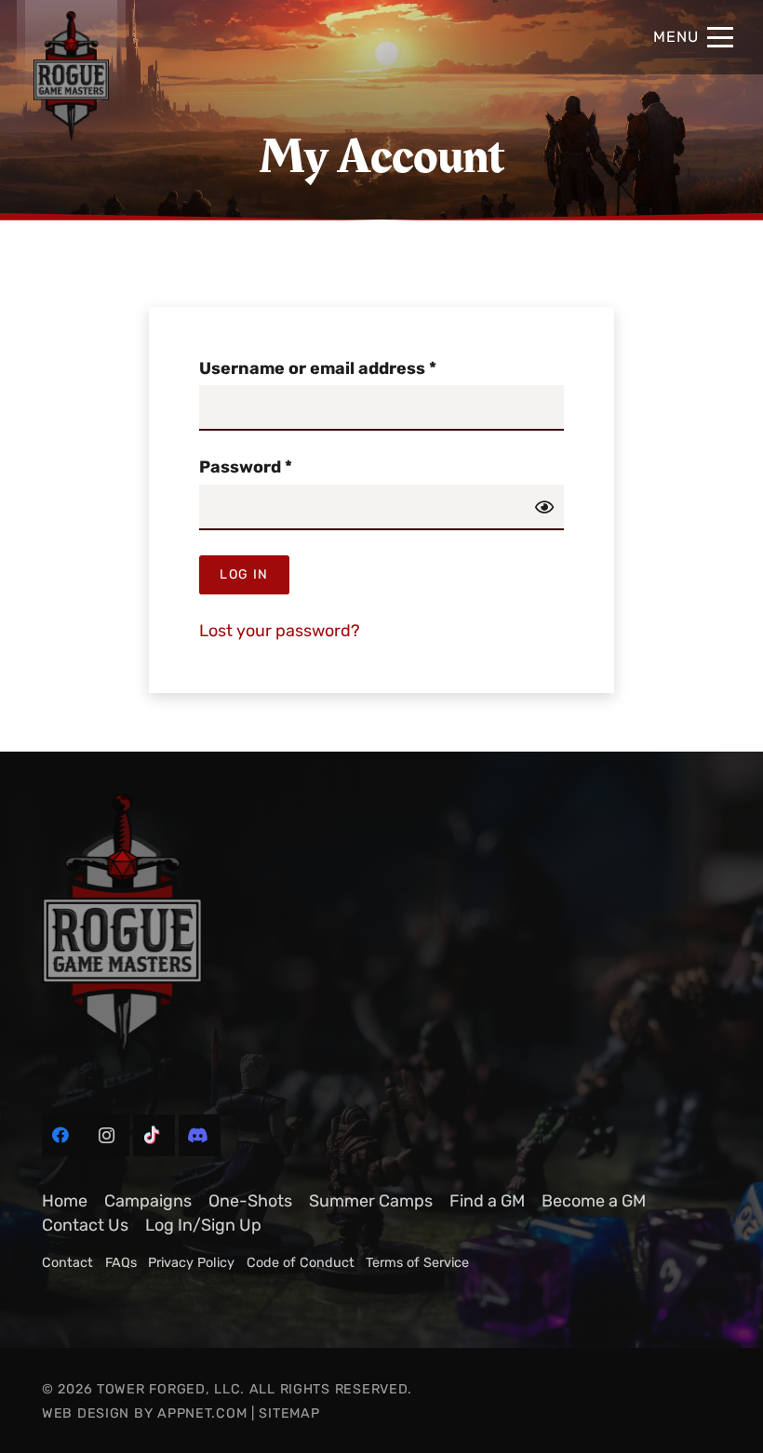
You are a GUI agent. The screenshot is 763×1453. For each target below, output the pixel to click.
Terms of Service (417, 1263)
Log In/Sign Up (203, 1225)
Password (283, 466)
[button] (693, 37)
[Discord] (200, 1135)
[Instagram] (108, 1135)
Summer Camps (371, 1201)
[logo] (381, 933)
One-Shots (250, 1201)
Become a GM (594, 1201)
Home (64, 1201)
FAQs (121, 1263)
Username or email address (355, 368)
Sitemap (289, 1413)
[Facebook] (63, 1135)
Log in (244, 574)
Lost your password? (279, 630)
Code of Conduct (301, 1263)
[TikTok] (154, 1135)
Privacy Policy (191, 1263)
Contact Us (85, 1225)
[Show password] (544, 507)
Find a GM (487, 1201)
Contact (67, 1263)
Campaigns (148, 1201)
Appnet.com (202, 1413)
